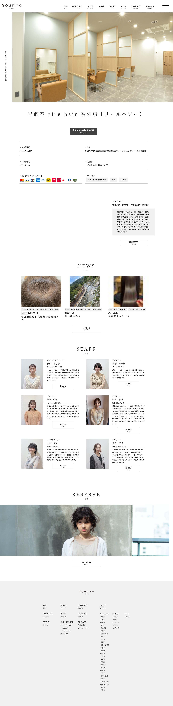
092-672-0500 (25, 151)
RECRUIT (150, 7)
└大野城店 (115, 622)
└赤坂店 (102, 619)
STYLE (101, 7)
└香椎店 (114, 625)
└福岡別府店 (104, 676)
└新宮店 (102, 659)
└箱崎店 (102, 617)
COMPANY (136, 7)
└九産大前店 (104, 634)
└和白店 (102, 679)
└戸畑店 (102, 690)
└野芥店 (102, 673)
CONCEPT (77, 7)
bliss (127, 614)
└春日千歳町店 (104, 645)
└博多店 (102, 648)
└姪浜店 (102, 631)
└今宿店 (102, 622)
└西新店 (102, 670)
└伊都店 (102, 636)
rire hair (115, 614)
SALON (90, 7)
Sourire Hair (104, 614)
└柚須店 (102, 639)
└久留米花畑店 (104, 684)
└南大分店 (103, 665)
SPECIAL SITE (83, 131)
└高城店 (102, 662)
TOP (65, 7)
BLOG (123, 7)
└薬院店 (127, 617)
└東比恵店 (103, 628)
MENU (112, 7)
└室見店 (102, 625)
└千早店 (114, 619)
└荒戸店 (102, 653)
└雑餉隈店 (103, 650)
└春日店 (102, 642)
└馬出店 (102, 656)
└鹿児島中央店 (104, 681)
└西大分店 (103, 667)
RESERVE (133, 243)
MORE (86, 329)
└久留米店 (115, 628)
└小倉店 (102, 687)
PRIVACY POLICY (84, 625)
